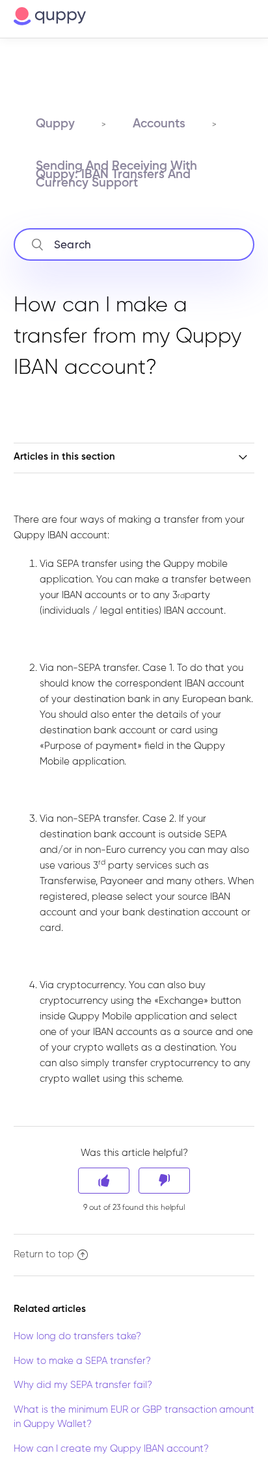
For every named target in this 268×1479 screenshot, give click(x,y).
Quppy (55, 124)
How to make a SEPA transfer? (82, 1361)
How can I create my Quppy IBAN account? (111, 1449)
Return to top (44, 1254)
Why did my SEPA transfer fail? (83, 1385)
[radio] (103, 1181)
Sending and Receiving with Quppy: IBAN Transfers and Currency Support (116, 174)
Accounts (159, 124)
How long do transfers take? (77, 1336)
